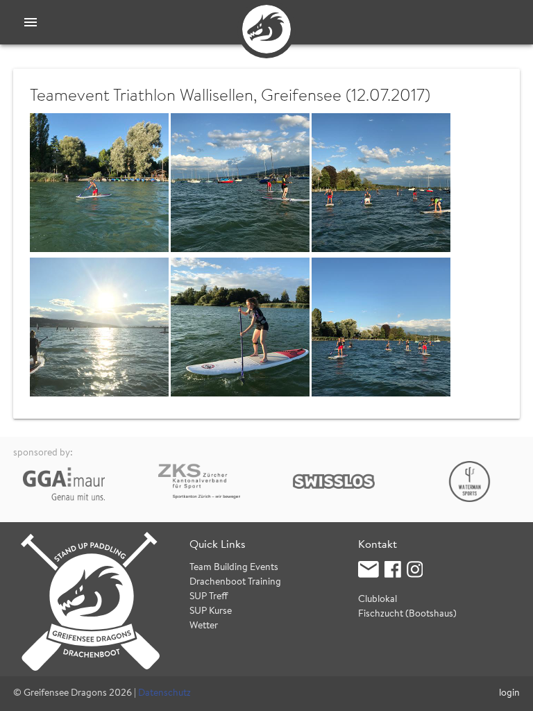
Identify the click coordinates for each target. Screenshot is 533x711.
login (509, 694)
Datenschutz (164, 694)
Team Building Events (233, 568)
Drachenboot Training (235, 582)
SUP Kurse (210, 612)
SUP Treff (208, 597)
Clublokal (377, 600)
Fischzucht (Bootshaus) (407, 614)
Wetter (203, 626)
